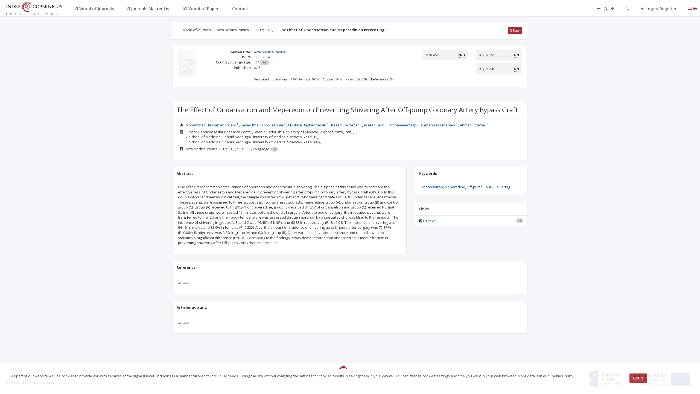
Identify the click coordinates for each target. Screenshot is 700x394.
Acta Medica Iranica (233, 29)
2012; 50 (264, 29)
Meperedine (455, 186)
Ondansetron (432, 186)
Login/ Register (661, 8)
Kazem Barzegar (345, 125)
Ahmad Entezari (473, 125)
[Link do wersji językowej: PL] (690, 8)
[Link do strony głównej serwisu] (34, 7)
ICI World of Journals (194, 29)
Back (516, 30)
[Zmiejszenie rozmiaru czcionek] (596, 8)
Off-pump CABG (480, 186)
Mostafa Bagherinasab (307, 125)
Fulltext (429, 220)
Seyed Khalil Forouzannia (262, 125)
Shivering (502, 186)
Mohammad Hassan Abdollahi (211, 125)
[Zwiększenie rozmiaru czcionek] (615, 8)
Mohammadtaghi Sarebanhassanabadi (422, 125)
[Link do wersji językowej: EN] (695, 8)
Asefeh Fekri (374, 125)
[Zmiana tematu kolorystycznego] (627, 8)
